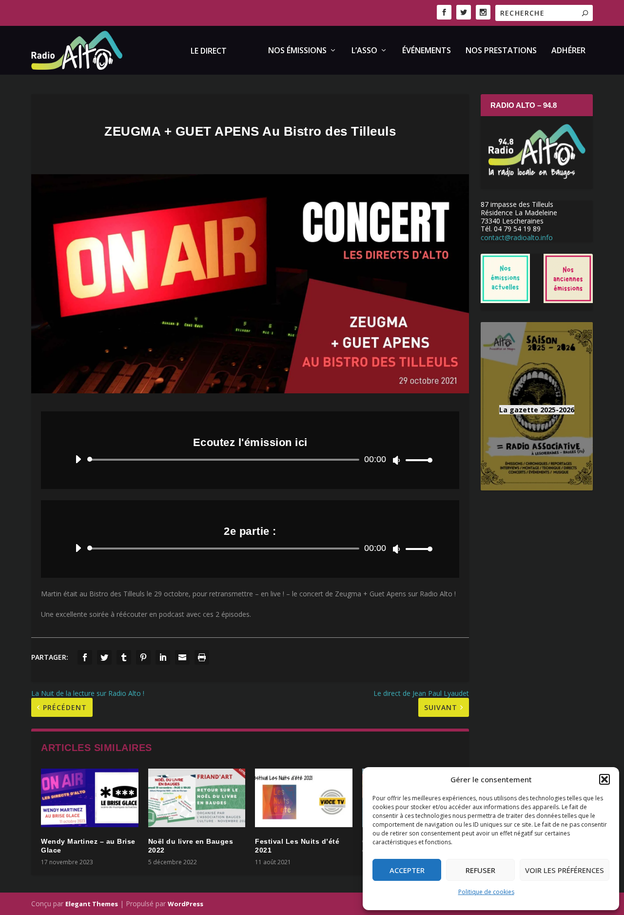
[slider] (416, 460)
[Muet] (396, 460)
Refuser (480, 870)
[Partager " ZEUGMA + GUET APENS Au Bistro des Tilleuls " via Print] (202, 657)
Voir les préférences (564, 870)
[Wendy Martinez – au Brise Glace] (89, 798)
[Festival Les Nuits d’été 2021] (303, 798)
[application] (250, 460)
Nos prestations (501, 51)
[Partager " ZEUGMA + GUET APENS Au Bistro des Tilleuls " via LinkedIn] (163, 657)
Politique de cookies (486, 892)
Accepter (407, 870)
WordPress (185, 903)
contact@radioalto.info (517, 237)
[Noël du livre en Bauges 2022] (197, 798)
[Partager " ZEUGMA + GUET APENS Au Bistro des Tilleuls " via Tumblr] (124, 657)
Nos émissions (297, 51)
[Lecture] (78, 459)
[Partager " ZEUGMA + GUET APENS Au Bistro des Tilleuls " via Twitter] (104, 657)
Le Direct (209, 51)
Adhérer (568, 51)
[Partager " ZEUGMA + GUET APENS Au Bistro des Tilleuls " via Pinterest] (143, 657)
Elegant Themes (91, 903)
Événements (426, 51)
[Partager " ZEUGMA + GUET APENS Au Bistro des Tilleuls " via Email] (182, 657)
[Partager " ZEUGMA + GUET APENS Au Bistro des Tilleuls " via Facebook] (85, 657)
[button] (604, 779)
